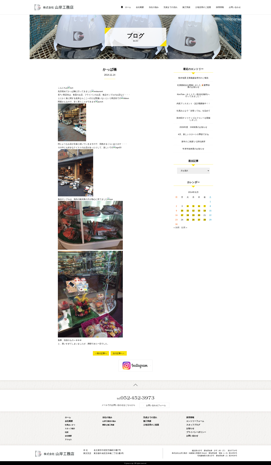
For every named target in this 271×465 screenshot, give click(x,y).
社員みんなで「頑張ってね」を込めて (193, 111)
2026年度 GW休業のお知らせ (193, 127)
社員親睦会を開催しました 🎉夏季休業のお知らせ (193, 86)
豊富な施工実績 (108, 425)
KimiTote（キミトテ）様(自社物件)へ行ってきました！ (193, 95)
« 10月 (177, 227)
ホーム (128, 7)
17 (182, 215)
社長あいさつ (70, 425)
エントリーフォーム (195, 420)
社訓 (66, 432)
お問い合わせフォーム (154, 405)
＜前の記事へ (101, 353)
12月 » (184, 227)
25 (188, 220)
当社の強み (154, 7)
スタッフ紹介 (70, 428)
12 (193, 211)
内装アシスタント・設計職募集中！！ (193, 103)
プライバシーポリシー (196, 432)
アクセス (68, 439)
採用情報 (220, 7)
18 (188, 215)
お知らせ (190, 428)
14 (205, 211)
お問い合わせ (235, 7)
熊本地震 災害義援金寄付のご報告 (193, 78)
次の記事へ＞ (119, 353)
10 (182, 211)
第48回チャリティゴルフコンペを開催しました (193, 119)
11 (188, 211)
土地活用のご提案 (203, 7)
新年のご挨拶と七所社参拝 (193, 141)
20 (199, 215)
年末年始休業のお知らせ (193, 149)
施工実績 (186, 7)
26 (193, 220)
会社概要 (140, 7)
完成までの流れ (170, 7)
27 (199, 220)
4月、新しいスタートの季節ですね (193, 134)
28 (205, 220)
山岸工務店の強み (109, 421)
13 (199, 211)
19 (193, 215)
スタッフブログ (193, 424)
